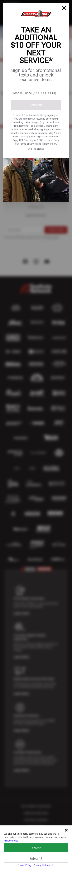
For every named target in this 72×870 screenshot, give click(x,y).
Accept (36, 848)
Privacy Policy (49, 143)
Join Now (36, 105)
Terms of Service (28, 143)
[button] (66, 830)
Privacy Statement (43, 865)
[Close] (64, 7)
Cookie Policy (24, 865)
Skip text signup (36, 148)
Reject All (36, 858)
